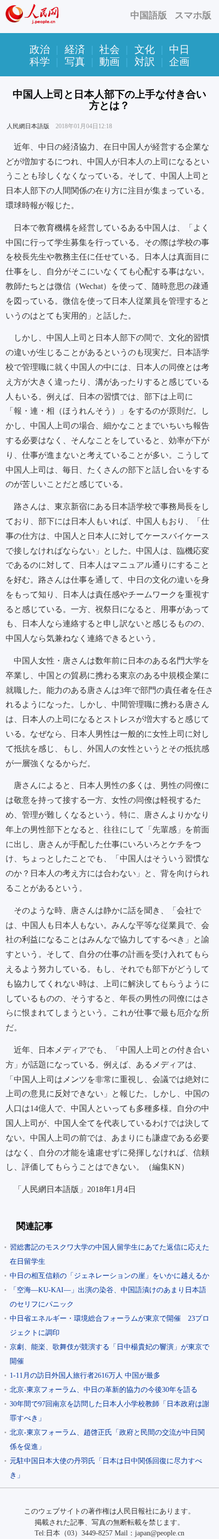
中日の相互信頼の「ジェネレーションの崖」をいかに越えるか (109, 1276)
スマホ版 (193, 15)
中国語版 (148, 15)
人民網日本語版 (28, 126)
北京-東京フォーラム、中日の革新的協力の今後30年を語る (104, 1389)
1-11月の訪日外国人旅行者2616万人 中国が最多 (85, 1375)
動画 (109, 61)
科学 (40, 61)
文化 (144, 49)
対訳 (144, 61)
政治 (40, 49)
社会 (109, 49)
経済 (75, 49)
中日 (179, 49)
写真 (75, 61)
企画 (179, 61)
